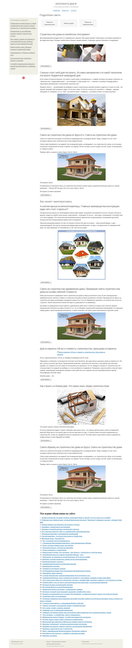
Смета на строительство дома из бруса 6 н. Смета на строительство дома (78, 134)
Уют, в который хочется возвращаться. (56, 541)
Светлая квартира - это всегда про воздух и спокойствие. (62, 536)
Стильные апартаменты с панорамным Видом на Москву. (63, 603)
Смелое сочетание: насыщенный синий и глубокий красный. (64, 605)
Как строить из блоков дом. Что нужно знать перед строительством (74, 386)
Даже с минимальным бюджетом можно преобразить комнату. (64, 631)
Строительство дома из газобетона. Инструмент (65, 34)
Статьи (73, 10)
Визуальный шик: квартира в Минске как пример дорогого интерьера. (67, 622)
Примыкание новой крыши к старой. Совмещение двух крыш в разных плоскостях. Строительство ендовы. (23, 26)
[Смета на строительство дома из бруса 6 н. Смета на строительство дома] (81, 166)
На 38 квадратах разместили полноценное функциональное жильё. (66, 571)
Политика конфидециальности (53, 643)
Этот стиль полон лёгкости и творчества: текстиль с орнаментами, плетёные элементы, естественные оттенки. (82, 580)
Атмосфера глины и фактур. (52, 573)
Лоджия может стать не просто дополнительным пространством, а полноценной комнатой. (75, 582)
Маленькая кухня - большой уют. (53, 538)
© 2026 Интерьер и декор (17, 641)
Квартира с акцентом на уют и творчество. (57, 629)
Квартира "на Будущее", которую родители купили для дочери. (64, 624)
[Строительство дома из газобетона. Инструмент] (81, 53)
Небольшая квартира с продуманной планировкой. (60, 534)
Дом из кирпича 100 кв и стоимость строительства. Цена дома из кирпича (78, 348)
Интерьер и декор (65, 3)
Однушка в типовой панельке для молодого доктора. (60, 529)
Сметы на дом (69, 23)
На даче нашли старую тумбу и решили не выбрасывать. (62, 619)
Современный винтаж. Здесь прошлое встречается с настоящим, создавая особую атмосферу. (76, 578)
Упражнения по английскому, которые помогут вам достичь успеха (21, 34)
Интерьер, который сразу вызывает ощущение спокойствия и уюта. (66, 592)
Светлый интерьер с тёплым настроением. (57, 548)
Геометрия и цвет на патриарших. (54, 596)
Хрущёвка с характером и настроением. (56, 527)
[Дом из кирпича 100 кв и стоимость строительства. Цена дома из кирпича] (81, 353)
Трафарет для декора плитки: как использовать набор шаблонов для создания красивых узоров (76, 612)
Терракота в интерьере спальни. (54, 568)
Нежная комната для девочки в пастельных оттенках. (61, 524)
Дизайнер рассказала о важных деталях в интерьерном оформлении (67, 626)
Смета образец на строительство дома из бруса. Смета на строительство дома (81, 447)
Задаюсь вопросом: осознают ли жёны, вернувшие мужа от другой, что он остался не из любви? (76, 518)
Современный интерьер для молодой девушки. (59, 564)
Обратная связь (85, 641)
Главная (56, 10)
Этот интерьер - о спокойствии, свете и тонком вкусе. (61, 615)
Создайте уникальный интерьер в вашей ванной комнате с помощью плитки (22, 66)
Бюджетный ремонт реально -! (53, 561)
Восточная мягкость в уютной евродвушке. (57, 587)
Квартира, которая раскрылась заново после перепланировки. (64, 559)
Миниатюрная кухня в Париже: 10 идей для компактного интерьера (66, 617)
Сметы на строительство (88, 23)
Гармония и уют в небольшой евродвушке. (57, 610)
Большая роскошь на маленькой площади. (57, 585)
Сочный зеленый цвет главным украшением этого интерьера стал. (66, 575)
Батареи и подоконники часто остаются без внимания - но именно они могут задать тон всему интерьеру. (80, 594)
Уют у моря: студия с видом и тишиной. (56, 608)
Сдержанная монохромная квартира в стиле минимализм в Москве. (66, 543)
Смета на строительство (49, 23)
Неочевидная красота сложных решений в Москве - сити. (63, 555)
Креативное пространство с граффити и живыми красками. (63, 633)
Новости (65, 10)
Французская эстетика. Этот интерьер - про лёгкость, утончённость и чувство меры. (72, 552)
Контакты (48, 641)
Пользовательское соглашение (59, 641)
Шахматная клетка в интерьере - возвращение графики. (62, 589)
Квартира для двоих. (49, 636)
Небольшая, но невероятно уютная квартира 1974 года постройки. (66, 557)
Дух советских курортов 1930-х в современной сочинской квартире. (66, 531)
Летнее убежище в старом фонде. (54, 550)
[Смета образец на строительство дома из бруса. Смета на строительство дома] (81, 479)
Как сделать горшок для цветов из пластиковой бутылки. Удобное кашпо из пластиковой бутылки (22, 41)
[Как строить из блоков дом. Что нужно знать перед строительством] (81, 407)
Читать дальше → (46, 66)
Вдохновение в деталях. (51, 566)
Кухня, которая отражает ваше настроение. (58, 545)
